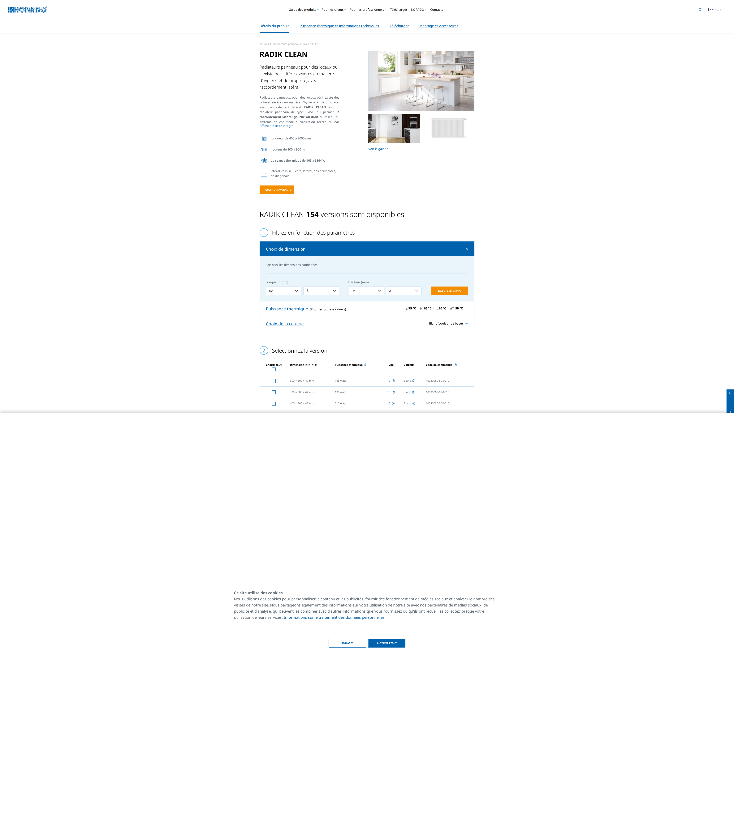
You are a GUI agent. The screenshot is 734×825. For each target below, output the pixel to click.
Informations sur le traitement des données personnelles (334, 617)
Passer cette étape (449, 290)
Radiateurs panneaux (287, 44)
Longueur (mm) (277, 282)
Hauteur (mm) (358, 282)
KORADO (265, 44)
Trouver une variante (276, 189)
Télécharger (398, 9)
